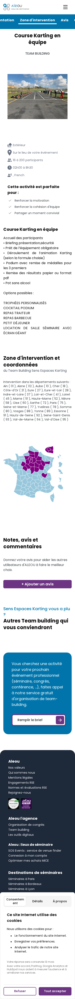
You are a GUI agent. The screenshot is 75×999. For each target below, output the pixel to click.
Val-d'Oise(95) (56, 419)
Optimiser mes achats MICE (28, 860)
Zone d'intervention (37, 20)
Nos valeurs (16, 768)
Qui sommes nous (21, 773)
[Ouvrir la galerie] (38, 96)
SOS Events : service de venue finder (34, 850)
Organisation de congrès (26, 825)
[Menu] (65, 7)
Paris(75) (58, 403)
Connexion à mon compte (27, 855)
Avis (64, 20)
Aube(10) (43, 386)
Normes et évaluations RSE (27, 788)
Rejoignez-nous (19, 793)
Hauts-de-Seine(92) (26, 415)
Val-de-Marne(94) (28, 419)
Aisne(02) (25, 386)
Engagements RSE (21, 783)
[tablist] (37, 901)
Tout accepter (55, 991)
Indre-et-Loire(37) (18, 394)
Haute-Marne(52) (46, 399)
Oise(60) (21, 403)
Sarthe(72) (39, 403)
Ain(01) (9, 386)
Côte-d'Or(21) (14, 390)
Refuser (20, 991)
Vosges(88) (23, 411)
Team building (18, 830)
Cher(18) (60, 386)
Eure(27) (35, 390)
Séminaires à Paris (21, 879)
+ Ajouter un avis (37, 584)
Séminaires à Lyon (21, 889)
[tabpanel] (37, 943)
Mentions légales (20, 778)
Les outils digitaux (21, 835)
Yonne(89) (43, 411)
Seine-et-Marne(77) (19, 407)
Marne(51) (21, 399)
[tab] (15, 901)
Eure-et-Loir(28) (57, 390)
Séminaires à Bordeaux (24, 884)
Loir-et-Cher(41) (47, 394)
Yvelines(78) (48, 407)
